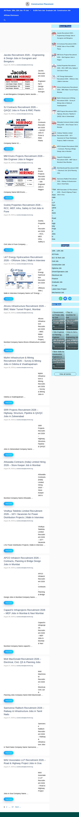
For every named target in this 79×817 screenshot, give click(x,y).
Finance (55, 279)
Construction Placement (42, 4)
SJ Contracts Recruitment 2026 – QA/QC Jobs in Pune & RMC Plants (67, 46)
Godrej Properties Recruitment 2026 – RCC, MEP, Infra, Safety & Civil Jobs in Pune (24, 208)
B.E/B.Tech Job (39, 10)
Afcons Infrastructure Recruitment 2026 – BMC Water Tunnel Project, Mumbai (67, 89)
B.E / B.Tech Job (58, 258)
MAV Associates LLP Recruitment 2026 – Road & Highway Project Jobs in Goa (67, 192)
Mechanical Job (58, 292)
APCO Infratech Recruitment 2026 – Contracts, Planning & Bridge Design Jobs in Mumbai (22, 561)
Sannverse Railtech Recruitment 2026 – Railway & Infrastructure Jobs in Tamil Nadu (24, 711)
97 (13, 807)
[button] (4, 20)
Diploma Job (56, 268)
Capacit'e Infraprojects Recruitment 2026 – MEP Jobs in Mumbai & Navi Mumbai (67, 159)
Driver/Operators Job (60, 272)
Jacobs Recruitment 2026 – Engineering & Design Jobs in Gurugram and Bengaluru (24, 58)
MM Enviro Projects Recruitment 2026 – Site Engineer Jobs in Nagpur (67, 57)
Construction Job (63, 10)
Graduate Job (51, 10)
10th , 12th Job (57, 251)
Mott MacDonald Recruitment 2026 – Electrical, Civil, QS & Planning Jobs (67, 170)
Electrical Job (57, 275)
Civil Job (55, 261)
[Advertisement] (24, 38)
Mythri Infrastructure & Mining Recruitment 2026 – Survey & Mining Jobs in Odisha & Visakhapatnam (22, 360)
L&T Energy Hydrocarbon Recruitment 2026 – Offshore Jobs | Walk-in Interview (67, 79)
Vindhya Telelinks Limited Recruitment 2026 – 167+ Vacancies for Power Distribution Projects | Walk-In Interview (24, 514)
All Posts (7, 10)
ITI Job (26, 10)
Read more (9, 100)
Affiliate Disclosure (11, 15)
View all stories (65, 374)
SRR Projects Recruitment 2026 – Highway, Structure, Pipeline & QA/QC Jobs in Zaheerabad (23, 413)
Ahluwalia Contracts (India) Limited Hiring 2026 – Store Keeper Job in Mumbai (67, 124)
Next (18, 807)
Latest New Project (59, 289)
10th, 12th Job (17, 10)
